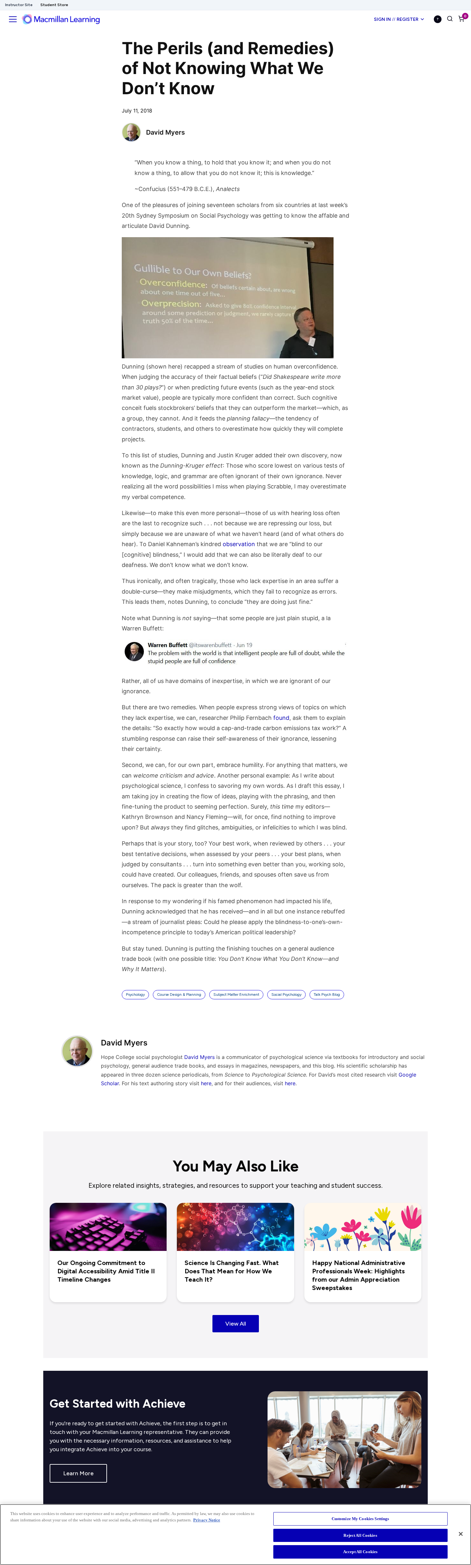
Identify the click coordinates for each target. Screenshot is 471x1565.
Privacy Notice (206, 1520)
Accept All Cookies (360, 1551)
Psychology (135, 994)
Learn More (78, 1473)
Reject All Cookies (360, 1535)
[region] (235, 1534)
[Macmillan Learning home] (61, 19)
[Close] (461, 1534)
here (206, 1083)
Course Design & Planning (179, 994)
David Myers (199, 1057)
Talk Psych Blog (327, 994)
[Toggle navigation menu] (12, 19)
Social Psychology (286, 994)
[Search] (450, 19)
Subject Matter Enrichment (236, 994)
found (281, 717)
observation (239, 544)
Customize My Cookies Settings (360, 1518)
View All (235, 1323)
